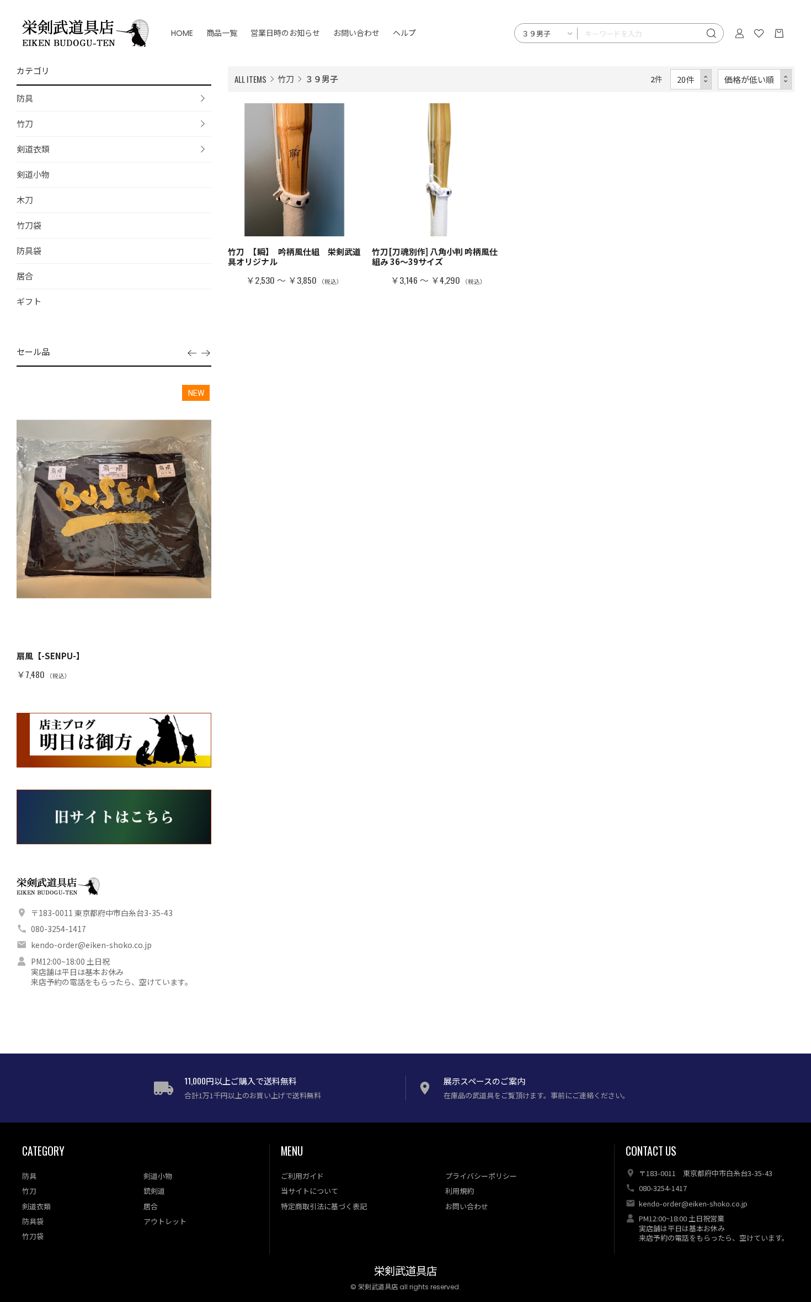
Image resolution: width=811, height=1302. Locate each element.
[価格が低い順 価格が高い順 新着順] (755, 79)
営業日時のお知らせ (285, 33)
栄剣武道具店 (405, 1271)
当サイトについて (309, 1190)
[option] (114, 531)
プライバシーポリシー (481, 1176)
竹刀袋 (29, 225)
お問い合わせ (356, 33)
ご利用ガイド (302, 1176)
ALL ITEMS (250, 79)
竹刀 (25, 123)
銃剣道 (154, 1190)
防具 (25, 98)
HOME (182, 33)
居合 (25, 276)
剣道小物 (33, 174)
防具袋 (29, 250)
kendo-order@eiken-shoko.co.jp (91, 944)
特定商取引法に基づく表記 (324, 1206)
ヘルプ (404, 33)
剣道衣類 (33, 149)
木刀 (25, 199)
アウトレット (164, 1221)
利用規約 (459, 1190)
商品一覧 (221, 33)
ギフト (29, 301)
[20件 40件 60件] (691, 79)
